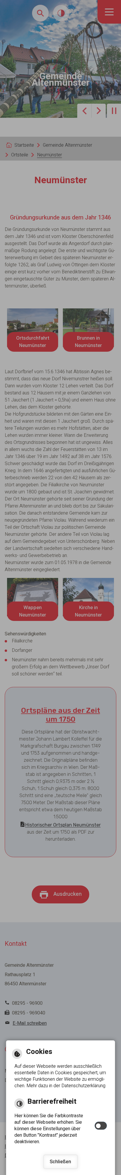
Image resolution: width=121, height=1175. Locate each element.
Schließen (60, 1161)
